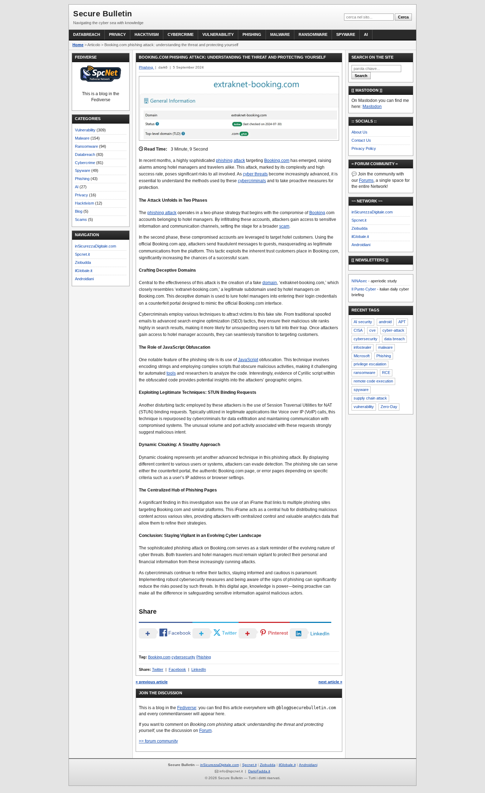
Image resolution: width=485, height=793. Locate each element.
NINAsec (359, 281)
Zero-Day (389, 406)
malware (385, 347)
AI (366, 34)
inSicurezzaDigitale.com (95, 246)
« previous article (152, 682)
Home (77, 45)
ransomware (364, 372)
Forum (205, 730)
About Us (359, 132)
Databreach (86, 34)
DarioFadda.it (259, 771)
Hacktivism (147, 34)
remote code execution (373, 381)
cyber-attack (393, 330)
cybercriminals (252, 180)
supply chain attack (370, 398)
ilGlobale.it (83, 270)
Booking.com (276, 160)
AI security (363, 322)
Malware (280, 34)
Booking (317, 212)
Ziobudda (83, 262)
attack (239, 160)
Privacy (117, 34)
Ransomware (313, 34)
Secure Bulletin (102, 13)
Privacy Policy (364, 148)
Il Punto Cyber (364, 289)
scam (284, 226)
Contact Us (361, 140)
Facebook (177, 669)
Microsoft (362, 356)
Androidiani (84, 279)
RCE (386, 372)
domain (269, 282)
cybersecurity (183, 657)
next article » (330, 682)
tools (171, 373)
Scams (81, 219)
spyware (361, 389)
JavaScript (248, 359)
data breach (394, 339)
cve (372, 330)
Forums (366, 180)
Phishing (252, 34)
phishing (224, 160)
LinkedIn (198, 669)
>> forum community (158, 741)
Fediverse (186, 707)
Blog (78, 211)
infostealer (362, 347)
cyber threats (255, 174)
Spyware (345, 34)
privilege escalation (370, 364)
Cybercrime (181, 34)
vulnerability (364, 406)
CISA (358, 330)
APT (402, 322)
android (385, 322)
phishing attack (161, 212)
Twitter (157, 669)
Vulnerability (218, 34)
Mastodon (372, 106)
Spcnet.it (82, 254)
